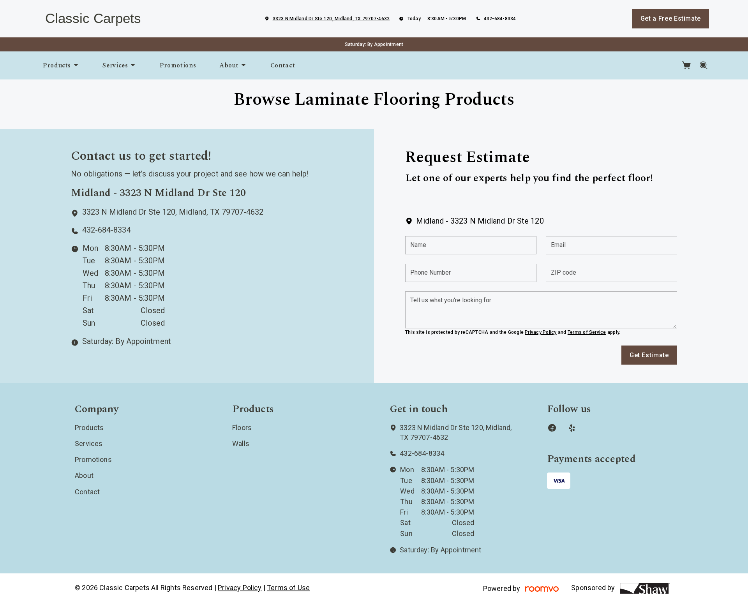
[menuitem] (61, 65)
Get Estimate (649, 355)
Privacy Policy (540, 332)
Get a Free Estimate (670, 18)
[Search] (704, 65)
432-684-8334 (500, 18)
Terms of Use (288, 588)
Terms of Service (587, 332)
